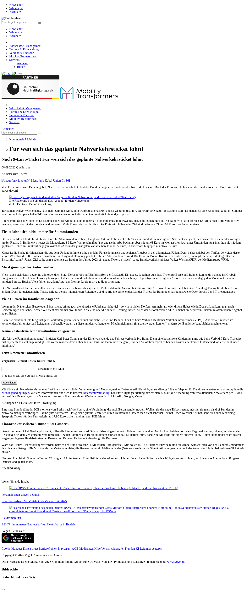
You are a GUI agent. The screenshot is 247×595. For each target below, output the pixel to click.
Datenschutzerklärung (96, 392)
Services (14, 59)
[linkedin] (6, 475)
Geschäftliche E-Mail (51, 368)
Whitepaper (16, 32)
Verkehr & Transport (21, 52)
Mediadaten (86, 548)
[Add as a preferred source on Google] (18, 542)
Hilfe (97, 548)
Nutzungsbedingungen (15, 392)
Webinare (15, 35)
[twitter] (3, 475)
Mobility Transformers (22, 56)
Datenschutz (31, 548)
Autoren (157, 548)
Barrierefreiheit (48, 548)
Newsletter (15, 29)
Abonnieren (9, 382)
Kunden (130, 548)
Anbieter (22, 63)
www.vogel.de (176, 561)
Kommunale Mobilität (22, 139)
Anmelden (8, 128)
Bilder (21, 66)
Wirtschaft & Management (25, 46)
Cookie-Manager (12, 548)
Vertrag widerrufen (113, 548)
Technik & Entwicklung (24, 49)
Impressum (65, 548)
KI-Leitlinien (144, 548)
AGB (75, 548)
